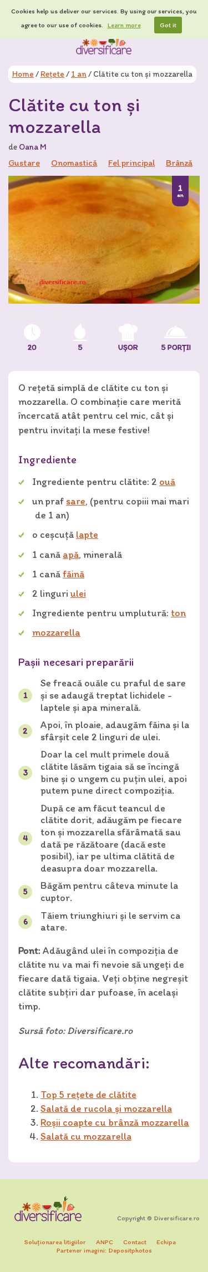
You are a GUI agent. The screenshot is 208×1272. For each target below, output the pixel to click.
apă (71, 554)
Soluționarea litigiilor (55, 1242)
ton (178, 613)
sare (75, 501)
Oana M (33, 147)
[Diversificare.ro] (104, 44)
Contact (134, 1242)
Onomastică (74, 162)
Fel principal (131, 162)
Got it (168, 25)
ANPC (104, 1242)
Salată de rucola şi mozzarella (106, 1108)
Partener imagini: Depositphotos (104, 1250)
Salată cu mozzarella (85, 1136)
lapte (87, 534)
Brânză (179, 162)
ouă (167, 482)
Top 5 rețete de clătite (88, 1094)
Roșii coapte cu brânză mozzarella (114, 1122)
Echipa (166, 1242)
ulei (78, 593)
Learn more (124, 25)
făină (73, 574)
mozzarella (56, 632)
